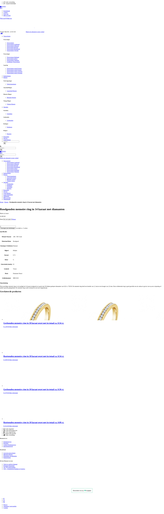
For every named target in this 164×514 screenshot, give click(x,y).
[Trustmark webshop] (21, 32)
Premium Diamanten (9, 466)
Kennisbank (6, 11)
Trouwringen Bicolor (12, 47)
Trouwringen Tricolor (12, 50)
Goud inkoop (7, 140)
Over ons (5, 14)
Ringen (5, 77)
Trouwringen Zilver (12, 59)
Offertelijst (6, 196)
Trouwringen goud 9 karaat (14, 70)
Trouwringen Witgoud (13, 46)
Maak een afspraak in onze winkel (35, 32)
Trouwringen (6, 36)
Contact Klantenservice (9, 445)
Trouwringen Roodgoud (13, 49)
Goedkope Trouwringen (13, 62)
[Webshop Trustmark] (28, 486)
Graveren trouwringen (9, 453)
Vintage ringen (11, 181)
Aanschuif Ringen (12, 91)
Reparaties (6, 136)
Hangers (9, 134)
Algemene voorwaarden (9, 506)
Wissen (14, 219)
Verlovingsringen (11, 84)
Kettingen (9, 127)
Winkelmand (6, 199)
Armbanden (10, 120)
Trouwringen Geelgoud (13, 44)
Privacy (5, 504)
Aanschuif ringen (11, 178)
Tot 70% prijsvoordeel (9, 467)
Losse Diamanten (8, 194)
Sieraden (5, 107)
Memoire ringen (11, 179)
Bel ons (3, 18)
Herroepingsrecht (8, 446)
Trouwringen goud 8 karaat (14, 68)
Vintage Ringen (11, 104)
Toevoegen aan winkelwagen (8, 228)
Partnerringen (7, 76)
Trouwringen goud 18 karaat (14, 73)
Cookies (5, 508)
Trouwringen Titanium (13, 60)
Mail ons (9, 18)
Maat (1, 219)
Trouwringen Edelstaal (13, 57)
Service (5, 138)
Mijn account (7, 15)
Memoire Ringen (11, 97)
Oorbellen (9, 114)
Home (1, 202)
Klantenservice (7, 442)
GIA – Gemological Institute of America (14, 469)
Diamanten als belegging (10, 456)
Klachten (5, 443)
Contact (5, 12)
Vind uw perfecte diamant (10, 464)
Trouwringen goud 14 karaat (14, 71)
